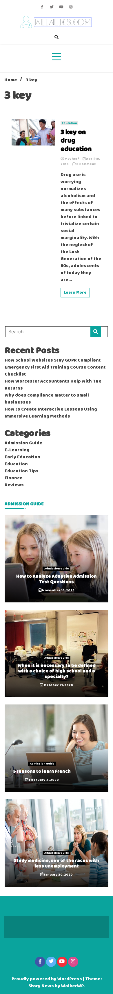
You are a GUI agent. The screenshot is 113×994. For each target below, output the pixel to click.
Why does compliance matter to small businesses (47, 399)
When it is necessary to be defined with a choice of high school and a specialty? (57, 671)
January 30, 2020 (58, 875)
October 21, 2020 (58, 685)
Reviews (14, 485)
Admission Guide (23, 443)
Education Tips (22, 471)
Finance (14, 478)
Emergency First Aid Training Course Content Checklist (55, 371)
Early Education (22, 457)
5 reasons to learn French (42, 771)
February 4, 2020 (43, 780)
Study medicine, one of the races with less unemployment (56, 863)
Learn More (75, 292)
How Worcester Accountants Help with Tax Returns (53, 385)
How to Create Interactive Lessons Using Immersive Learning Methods (51, 413)
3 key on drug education (76, 140)
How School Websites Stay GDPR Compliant (53, 360)
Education (69, 123)
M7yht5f (72, 159)
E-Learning (17, 450)
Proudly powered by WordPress (47, 979)
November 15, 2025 (57, 590)
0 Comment (86, 164)
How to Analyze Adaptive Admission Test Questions (56, 579)
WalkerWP (72, 986)
